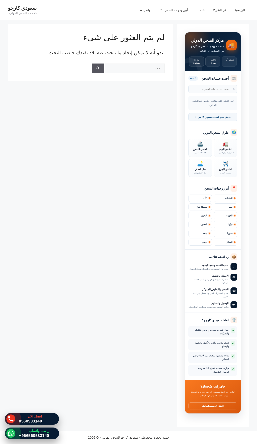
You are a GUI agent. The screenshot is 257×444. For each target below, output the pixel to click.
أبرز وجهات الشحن (176, 10)
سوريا (230, 233)
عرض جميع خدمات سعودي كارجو (213, 117)
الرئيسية (240, 10)
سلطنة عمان (201, 207)
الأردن (204, 198)
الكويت (229, 215)
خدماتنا (200, 10)
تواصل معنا (144, 10)
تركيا (230, 224)
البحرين (204, 215)
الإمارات (229, 198)
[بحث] (98, 68)
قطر (230, 207)
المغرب (204, 224)
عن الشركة (219, 10)
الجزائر (229, 242)
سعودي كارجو (22, 8)
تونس (204, 242)
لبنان (205, 233)
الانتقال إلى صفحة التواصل (213, 406)
